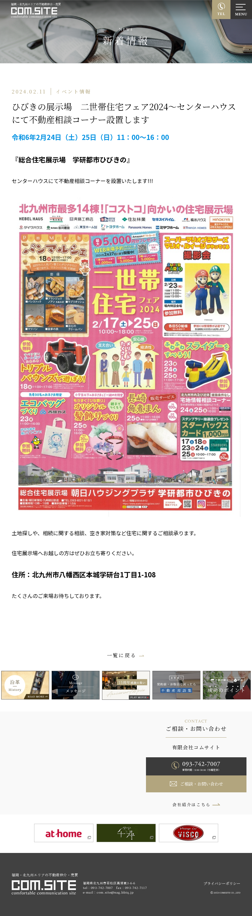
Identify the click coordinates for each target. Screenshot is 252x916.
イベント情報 (73, 91)
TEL (221, 14)
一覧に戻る (121, 655)
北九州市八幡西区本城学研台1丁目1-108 (94, 574)
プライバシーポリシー (221, 883)
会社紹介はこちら (191, 804)
